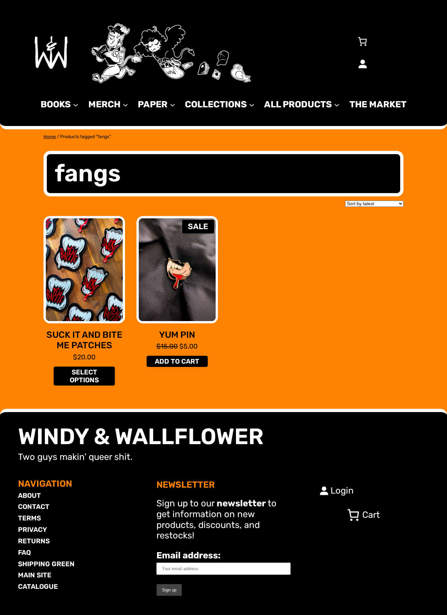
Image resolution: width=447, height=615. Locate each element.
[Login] (362, 64)
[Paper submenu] (172, 104)
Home (50, 136)
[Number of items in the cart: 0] (362, 41)
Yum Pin (177, 335)
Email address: (188, 555)
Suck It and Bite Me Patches (84, 340)
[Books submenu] (75, 104)
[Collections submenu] (251, 104)
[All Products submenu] (336, 104)
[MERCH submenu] (125, 104)
